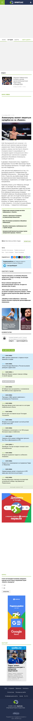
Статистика (10, 692)
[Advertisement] (17, 22)
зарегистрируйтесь (22, 341)
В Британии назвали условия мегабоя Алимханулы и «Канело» (14, 211)
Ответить (6, 591)
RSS (27, 696)
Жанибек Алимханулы (7, 250)
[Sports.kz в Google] (16, 522)
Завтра (17, 39)
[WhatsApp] (24, 257)
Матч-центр (26, 39)
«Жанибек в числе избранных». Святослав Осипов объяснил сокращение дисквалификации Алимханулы (16, 300)
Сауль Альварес (9, 252)
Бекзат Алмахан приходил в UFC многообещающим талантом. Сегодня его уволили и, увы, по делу (14, 284)
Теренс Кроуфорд (19, 252)
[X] (19, 257)
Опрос (4, 574)
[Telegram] (29, 257)
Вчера (4, 39)
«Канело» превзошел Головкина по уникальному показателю (12, 216)
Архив (21, 696)
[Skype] (26, 257)
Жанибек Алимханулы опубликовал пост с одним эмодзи (15, 226)
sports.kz (27, 241)
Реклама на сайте (21, 692)
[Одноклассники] (14, 257)
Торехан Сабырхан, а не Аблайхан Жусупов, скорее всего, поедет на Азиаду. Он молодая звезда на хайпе (15, 277)
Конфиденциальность (11, 696)
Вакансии (18, 688)
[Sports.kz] (16, 2)
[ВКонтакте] (11, 257)
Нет (5, 585)
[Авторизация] (31, 2)
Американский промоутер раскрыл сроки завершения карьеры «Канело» (15, 231)
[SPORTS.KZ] (16, 617)
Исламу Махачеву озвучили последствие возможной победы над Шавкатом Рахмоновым (15, 481)
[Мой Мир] (16, 257)
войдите (11, 341)
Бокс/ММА (6, 94)
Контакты (26, 688)
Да (4, 588)
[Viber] (21, 257)
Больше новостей (16, 487)
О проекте (11, 688)
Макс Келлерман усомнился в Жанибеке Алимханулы (15, 221)
